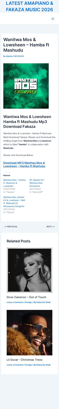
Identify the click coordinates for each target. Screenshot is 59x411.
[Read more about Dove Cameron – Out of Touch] (29, 270)
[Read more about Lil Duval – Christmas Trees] (29, 332)
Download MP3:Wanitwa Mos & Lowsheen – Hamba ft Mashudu (24, 164)
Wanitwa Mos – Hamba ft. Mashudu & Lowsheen (14, 183)
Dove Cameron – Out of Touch (26, 297)
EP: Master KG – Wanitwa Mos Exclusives (37, 183)
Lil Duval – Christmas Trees (25, 359)
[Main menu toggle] (53, 19)
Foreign (28, 302)
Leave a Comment (15, 302)
